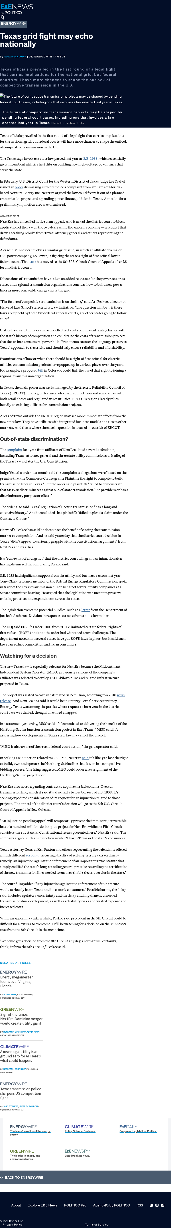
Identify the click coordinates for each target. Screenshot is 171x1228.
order (19, 187)
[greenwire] (12, 1009)
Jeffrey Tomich (28, 1106)
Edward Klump (15, 56)
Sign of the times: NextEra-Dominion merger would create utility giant (21, 1019)
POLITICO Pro (75, 1205)
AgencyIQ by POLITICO (111, 1205)
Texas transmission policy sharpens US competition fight (20, 1093)
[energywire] (14, 972)
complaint (14, 449)
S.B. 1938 (90, 158)
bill (40, 370)
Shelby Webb (10, 1106)
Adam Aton (9, 994)
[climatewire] (15, 1046)
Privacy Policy (12, 1224)
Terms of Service (96, 1224)
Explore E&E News (42, 1205)
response (32, 855)
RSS (140, 1205)
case (33, 261)
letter (85, 610)
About (16, 1205)
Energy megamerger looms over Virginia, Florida (16, 982)
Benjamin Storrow (14, 1031)
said (85, 758)
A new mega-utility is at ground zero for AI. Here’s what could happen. (20, 1056)
